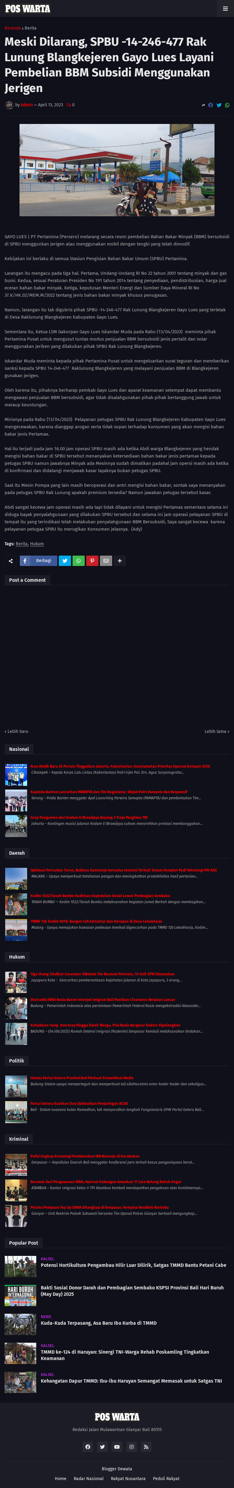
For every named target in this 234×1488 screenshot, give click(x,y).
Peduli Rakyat (166, 1478)
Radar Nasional (89, 1478)
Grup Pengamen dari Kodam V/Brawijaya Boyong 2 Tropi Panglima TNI (89, 817)
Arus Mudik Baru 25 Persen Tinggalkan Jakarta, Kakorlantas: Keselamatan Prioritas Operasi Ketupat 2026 (120, 766)
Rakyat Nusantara (128, 1478)
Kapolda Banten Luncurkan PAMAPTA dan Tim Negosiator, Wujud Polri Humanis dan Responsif (108, 792)
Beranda (13, 28)
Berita (31, 28)
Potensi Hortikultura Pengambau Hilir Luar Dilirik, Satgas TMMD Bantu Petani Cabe (133, 1265)
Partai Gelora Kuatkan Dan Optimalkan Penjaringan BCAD (79, 1103)
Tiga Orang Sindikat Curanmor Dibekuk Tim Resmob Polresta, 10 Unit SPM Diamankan (102, 974)
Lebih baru (18, 731)
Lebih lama (215, 731)
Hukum (37, 544)
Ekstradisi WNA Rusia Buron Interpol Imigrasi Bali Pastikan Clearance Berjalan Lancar (102, 1000)
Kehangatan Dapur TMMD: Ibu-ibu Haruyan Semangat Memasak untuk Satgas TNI (131, 1381)
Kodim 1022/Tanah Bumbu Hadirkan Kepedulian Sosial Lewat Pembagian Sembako (100, 896)
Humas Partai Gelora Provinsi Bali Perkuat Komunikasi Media (81, 1078)
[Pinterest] (92, 561)
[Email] (106, 561)
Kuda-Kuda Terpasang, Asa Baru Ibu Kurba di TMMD (99, 1323)
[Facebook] (210, 105)
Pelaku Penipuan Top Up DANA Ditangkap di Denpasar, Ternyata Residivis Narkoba (99, 1207)
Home (60, 1478)
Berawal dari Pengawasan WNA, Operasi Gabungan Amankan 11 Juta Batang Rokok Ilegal (105, 1182)
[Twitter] (219, 105)
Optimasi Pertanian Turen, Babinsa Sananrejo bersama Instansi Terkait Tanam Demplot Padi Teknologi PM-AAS (123, 870)
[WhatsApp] (227, 105)
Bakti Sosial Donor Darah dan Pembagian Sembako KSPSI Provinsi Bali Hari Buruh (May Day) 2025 (132, 1291)
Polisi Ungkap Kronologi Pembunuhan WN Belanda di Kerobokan (85, 1156)
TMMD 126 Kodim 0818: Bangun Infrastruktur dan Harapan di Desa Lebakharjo (96, 921)
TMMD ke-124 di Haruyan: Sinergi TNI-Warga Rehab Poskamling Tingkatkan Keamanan (125, 1355)
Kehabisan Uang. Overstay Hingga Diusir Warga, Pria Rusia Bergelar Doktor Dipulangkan (105, 1025)
